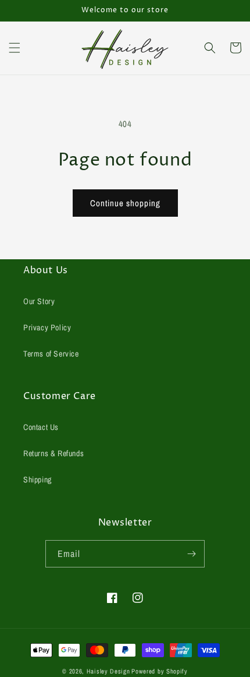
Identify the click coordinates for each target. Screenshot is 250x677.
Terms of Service (51, 353)
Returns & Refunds (53, 453)
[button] (14, 48)
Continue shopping (125, 203)
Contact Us (41, 427)
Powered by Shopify (159, 671)
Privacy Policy (47, 327)
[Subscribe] (191, 553)
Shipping (37, 479)
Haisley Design (108, 671)
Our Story (39, 301)
